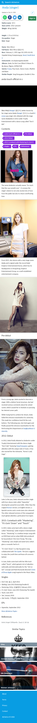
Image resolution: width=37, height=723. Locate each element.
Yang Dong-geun (22, 446)
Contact (5, 711)
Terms (4, 700)
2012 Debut (9, 138)
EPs (15, 146)
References (25, 146)
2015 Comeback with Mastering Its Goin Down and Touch (19, 142)
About (4, 694)
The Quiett (17, 552)
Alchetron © (8, 717)
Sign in (32, 18)
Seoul (25, 55)
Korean (9, 508)
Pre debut (28, 134)
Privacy (4, 705)
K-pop (9, 69)
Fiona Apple (8, 572)
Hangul (12, 111)
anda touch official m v (12, 134)
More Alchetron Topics (9, 611)
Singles (7, 146)
